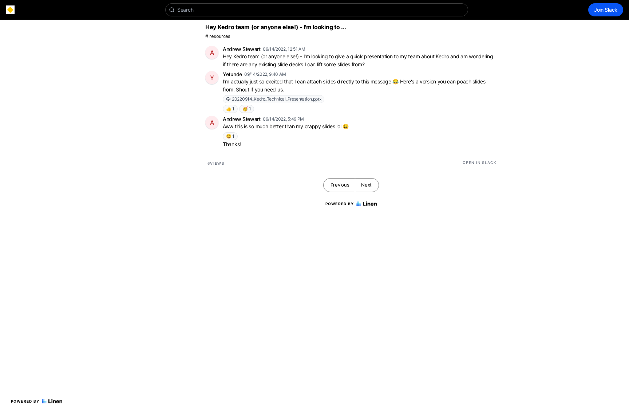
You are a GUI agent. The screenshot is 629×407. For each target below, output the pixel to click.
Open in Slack (480, 162)
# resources (217, 36)
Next (366, 185)
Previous (340, 185)
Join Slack (605, 10)
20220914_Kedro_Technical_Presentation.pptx (276, 99)
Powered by (25, 401)
